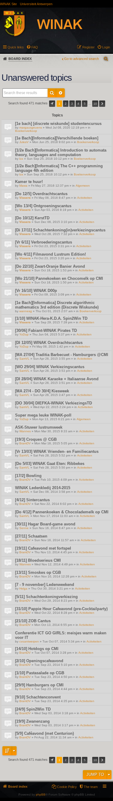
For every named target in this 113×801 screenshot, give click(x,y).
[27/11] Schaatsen (31, 536)
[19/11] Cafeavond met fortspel (43, 548)
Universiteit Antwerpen (36, 4)
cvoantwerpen (29, 641)
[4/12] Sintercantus (32, 500)
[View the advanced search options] (106, 59)
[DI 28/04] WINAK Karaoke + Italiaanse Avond (57, 379)
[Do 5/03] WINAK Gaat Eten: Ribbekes (49, 463)
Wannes (25, 431)
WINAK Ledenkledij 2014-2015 (42, 488)
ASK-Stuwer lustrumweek (38, 427)
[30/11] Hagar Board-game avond (45, 524)
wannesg (25, 311)
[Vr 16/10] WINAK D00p (36, 290)
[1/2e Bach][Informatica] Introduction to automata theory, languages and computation (60, 152)
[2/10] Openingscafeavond (39, 661)
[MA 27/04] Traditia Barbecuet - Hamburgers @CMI (61, 354)
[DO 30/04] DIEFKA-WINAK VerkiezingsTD (53, 403)
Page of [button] (52, 103)
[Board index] (49, 24)
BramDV (25, 443)
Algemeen (83, 185)
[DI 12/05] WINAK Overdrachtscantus (49, 342)
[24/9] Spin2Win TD (33, 709)
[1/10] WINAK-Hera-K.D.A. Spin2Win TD (51, 318)
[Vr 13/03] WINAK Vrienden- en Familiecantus (57, 451)
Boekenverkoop (26, 130)
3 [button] (72, 103)
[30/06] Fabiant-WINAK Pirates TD (46, 330)
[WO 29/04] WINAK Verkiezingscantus (49, 367)
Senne (24, 528)
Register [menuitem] (88, 47)
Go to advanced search (81, 58)
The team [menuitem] (91, 787)
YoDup (24, 334)
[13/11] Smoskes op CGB (38, 572)
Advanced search (60, 92)
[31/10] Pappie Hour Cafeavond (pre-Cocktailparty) (61, 608)
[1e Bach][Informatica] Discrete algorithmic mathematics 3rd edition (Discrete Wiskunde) (57, 304)
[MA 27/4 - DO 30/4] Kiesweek (42, 391)
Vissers (25, 197)
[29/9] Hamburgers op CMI (39, 685)
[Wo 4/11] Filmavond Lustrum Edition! (50, 254)
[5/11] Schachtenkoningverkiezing (46, 596)
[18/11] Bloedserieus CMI (38, 560)
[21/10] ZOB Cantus (33, 621)
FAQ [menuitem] (34, 47)
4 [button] (78, 103)
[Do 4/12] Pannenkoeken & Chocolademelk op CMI (61, 512)
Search (52, 92)
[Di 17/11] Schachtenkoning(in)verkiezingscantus (60, 230)
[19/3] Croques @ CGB (36, 439)
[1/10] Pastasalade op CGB (39, 673)
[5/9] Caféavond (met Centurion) (44, 733)
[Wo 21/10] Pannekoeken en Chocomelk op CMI (59, 278)
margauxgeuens (30, 127)
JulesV (24, 142)
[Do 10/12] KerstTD (32, 218)
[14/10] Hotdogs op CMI (36, 648)
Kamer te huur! (29, 181)
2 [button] (66, 103)
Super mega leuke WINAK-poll (43, 415)
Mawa (23, 185)
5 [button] (85, 103)
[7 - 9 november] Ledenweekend (44, 584)
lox (21, 158)
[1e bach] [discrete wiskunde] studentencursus (58, 123)
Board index (20, 58)
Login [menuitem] (106, 47)
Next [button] (102, 103)
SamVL (24, 358)
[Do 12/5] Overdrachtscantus (41, 193)
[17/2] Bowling (28, 475)
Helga (23, 588)
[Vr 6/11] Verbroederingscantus (43, 242)
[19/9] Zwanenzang (32, 721)
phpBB (41, 794)
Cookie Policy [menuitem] (67, 787)
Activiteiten (84, 197)
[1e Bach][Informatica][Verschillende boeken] (56, 138)
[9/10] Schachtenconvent (38, 697)
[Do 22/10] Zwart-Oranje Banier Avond (50, 266)
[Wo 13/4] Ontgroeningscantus (43, 206)
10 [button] (95, 103)
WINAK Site (8, 4)
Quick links (16, 47)
